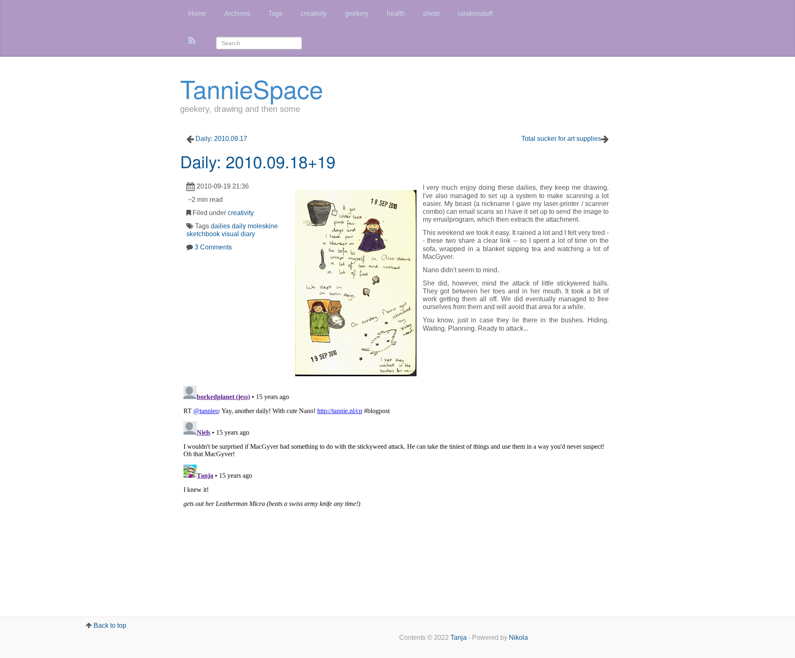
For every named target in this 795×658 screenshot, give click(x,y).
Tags (275, 13)
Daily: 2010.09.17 (221, 138)
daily (239, 226)
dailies (220, 226)
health (396, 13)
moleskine (263, 226)
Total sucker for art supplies (561, 138)
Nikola (518, 637)
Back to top (110, 625)
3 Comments (213, 247)
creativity (314, 13)
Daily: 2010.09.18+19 (257, 161)
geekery (357, 13)
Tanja (458, 637)
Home (197, 13)
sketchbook (203, 233)
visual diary (238, 233)
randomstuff (475, 13)
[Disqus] (397, 486)
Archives (237, 13)
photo (431, 13)
